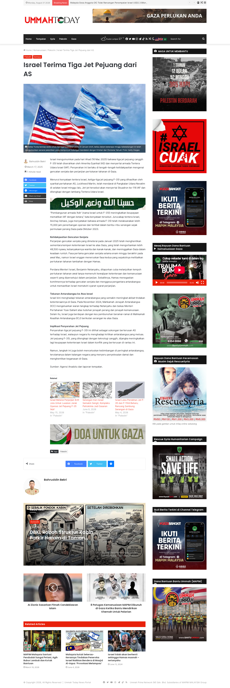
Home (29, 39)
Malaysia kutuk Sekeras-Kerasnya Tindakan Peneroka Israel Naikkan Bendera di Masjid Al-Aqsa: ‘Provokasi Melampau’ (84, 659)
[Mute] (197, 282)
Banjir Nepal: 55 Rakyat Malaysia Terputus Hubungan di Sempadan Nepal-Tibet (59, 535)
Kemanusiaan (39, 50)
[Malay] (157, 39)
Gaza (73, 39)
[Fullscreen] (202, 282)
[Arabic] (165, 39)
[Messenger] (111, 464)
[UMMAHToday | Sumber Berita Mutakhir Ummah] (52, 20)
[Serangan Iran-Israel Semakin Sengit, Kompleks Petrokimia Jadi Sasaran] (97, 390)
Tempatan (41, 39)
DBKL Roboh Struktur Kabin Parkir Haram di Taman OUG (97, 2)
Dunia (33, 522)
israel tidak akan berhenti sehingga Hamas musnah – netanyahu (123, 657)
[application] (180, 270)
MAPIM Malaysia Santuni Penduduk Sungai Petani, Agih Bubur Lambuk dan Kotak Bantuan (40, 659)
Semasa (37, 57)
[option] (84, 534)
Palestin (63, 39)
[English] (161, 39)
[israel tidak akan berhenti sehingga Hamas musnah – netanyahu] (127, 640)
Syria (52, 39)
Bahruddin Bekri (37, 161)
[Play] (156, 282)
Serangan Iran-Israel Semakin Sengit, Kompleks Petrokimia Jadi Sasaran (96, 403)
